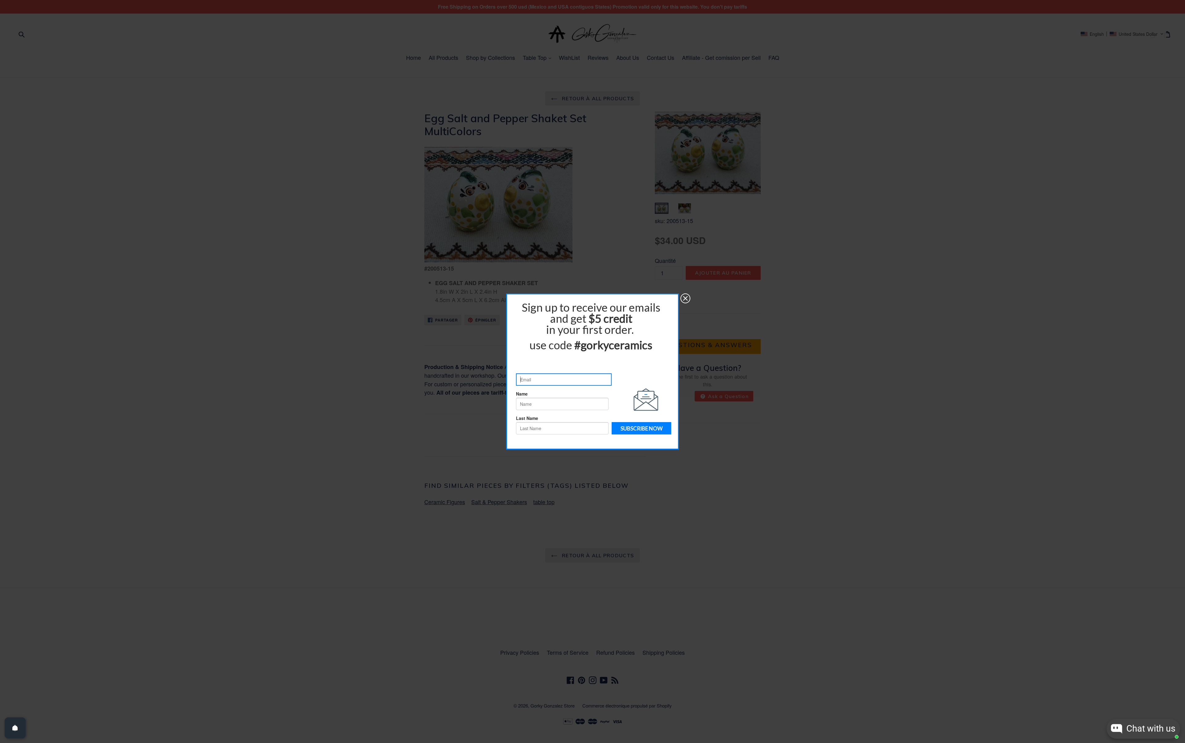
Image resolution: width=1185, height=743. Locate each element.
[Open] (15, 727)
